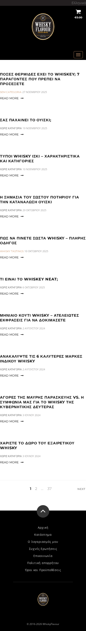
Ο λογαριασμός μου (43, 541)
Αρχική (43, 527)
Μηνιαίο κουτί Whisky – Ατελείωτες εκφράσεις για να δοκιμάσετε (39, 317)
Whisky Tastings (12, 251)
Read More (9, 98)
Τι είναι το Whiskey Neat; (29, 279)
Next (81, 489)
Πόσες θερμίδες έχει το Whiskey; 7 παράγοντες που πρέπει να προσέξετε (40, 79)
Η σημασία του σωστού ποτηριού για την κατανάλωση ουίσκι (39, 199)
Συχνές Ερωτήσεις (43, 548)
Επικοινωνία (43, 555)
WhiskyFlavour (51, 624)
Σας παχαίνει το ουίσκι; (25, 120)
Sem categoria (11, 92)
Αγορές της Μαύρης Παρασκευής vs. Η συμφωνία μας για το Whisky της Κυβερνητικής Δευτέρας (42, 402)
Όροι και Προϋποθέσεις (43, 570)
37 (49, 489)
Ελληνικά (79, 3)
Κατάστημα (43, 534)
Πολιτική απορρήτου (43, 563)
